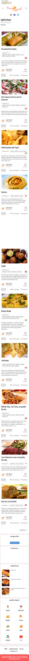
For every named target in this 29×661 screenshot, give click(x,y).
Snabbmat (18, 54)
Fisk (16, 463)
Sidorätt (24, 151)
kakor (21, 630)
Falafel (3, 266)
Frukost (13, 316)
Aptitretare (4, 54)
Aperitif (3, 105)
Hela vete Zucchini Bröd (8, 502)
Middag (13, 54)
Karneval (8, 640)
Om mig (21, 649)
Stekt (21, 151)
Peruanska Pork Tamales (9, 49)
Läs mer (3, 75)
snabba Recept (22, 105)
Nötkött (13, 105)
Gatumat (13, 56)
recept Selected (9, 69)
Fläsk (3, 56)
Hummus (4, 192)
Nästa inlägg (22, 530)
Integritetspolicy (13, 649)
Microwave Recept (9, 318)
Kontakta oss (13, 651)
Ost (21, 640)
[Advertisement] (14, 232)
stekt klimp (5, 361)
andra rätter (8, 56)
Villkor (6, 649)
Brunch (9, 54)
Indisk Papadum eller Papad (10, 148)
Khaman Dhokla (6, 311)
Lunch (22, 54)
